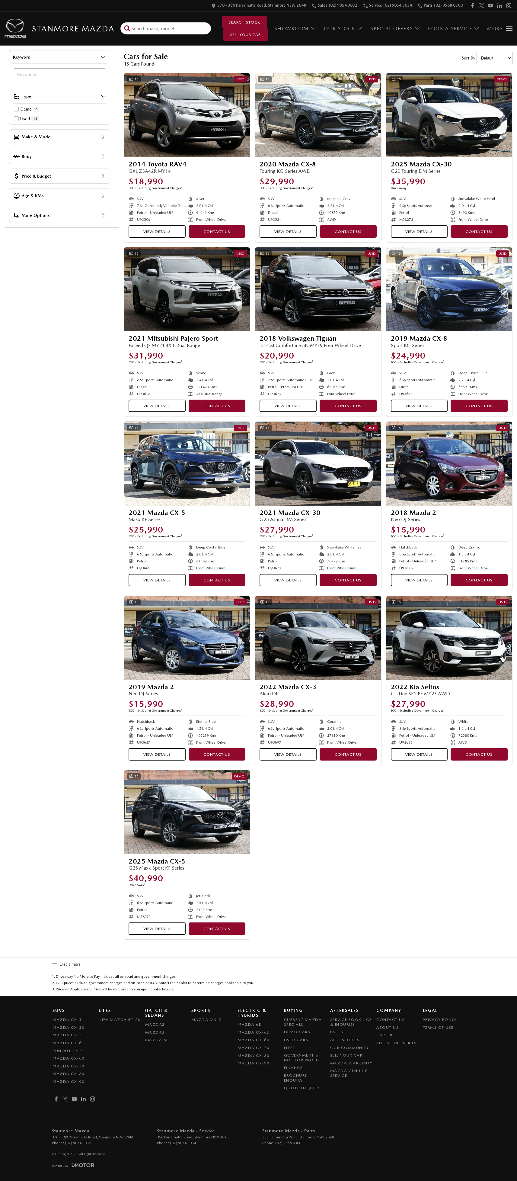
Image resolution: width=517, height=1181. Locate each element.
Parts (336, 1032)
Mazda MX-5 (206, 1019)
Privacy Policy (440, 1019)
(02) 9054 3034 (183, 1143)
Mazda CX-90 (69, 1081)
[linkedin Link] (499, 5)
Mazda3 (155, 1032)
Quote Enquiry (302, 1088)
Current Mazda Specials (303, 1022)
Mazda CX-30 (69, 1027)
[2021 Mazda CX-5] (187, 464)
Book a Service (450, 28)
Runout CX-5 (68, 1050)
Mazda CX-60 (69, 1058)
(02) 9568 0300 (288, 1143)
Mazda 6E (157, 1040)
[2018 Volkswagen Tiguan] (318, 289)
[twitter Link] (481, 5)
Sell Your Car (245, 34)
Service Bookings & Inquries (351, 1022)
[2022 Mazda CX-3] (318, 638)
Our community (349, 1047)
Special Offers (391, 28)
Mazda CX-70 (69, 1066)
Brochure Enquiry (295, 1078)
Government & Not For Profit (302, 1057)
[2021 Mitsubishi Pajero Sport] (187, 289)
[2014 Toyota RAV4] (187, 115)
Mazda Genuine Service (349, 1073)
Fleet (289, 1047)
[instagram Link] (508, 5)
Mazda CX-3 (67, 1019)
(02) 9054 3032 (78, 1143)
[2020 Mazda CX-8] (318, 115)
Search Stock (244, 22)
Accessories (345, 1040)
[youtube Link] (490, 5)
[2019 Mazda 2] (187, 638)
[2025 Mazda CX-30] (449, 115)
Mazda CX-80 (69, 1073)
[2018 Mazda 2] (449, 464)
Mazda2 (155, 1024)
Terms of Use (438, 1027)
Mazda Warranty (351, 1063)
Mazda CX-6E (68, 1043)
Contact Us (216, 231)
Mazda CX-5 (67, 1035)
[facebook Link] (472, 5)
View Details (157, 231)
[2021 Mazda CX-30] (318, 464)
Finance (293, 1067)
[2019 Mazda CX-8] (449, 289)
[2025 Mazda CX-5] (187, 812)
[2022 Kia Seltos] (449, 638)
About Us (387, 1027)
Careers (385, 1035)
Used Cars (296, 1040)
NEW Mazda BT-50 (120, 1019)
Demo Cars (297, 1032)
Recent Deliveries (396, 1043)
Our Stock (340, 28)
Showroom (291, 28)
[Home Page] (15, 28)
